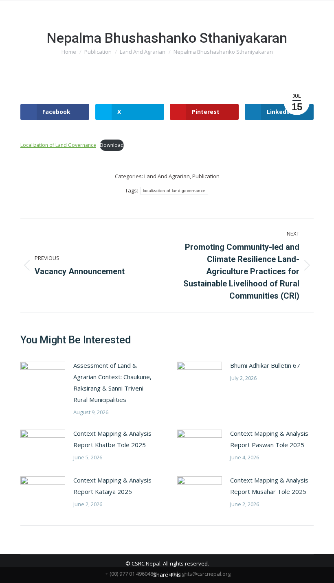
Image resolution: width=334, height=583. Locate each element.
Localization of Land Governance (58, 145)
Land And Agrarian (167, 176)
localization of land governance (174, 190)
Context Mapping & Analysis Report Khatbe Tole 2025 (112, 439)
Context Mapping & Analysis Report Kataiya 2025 (112, 486)
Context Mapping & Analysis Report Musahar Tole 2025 (269, 486)
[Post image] (42, 378)
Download (112, 145)
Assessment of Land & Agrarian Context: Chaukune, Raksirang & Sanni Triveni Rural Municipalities (112, 382)
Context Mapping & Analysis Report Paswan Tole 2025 (269, 439)
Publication (206, 176)
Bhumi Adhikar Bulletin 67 (265, 365)
